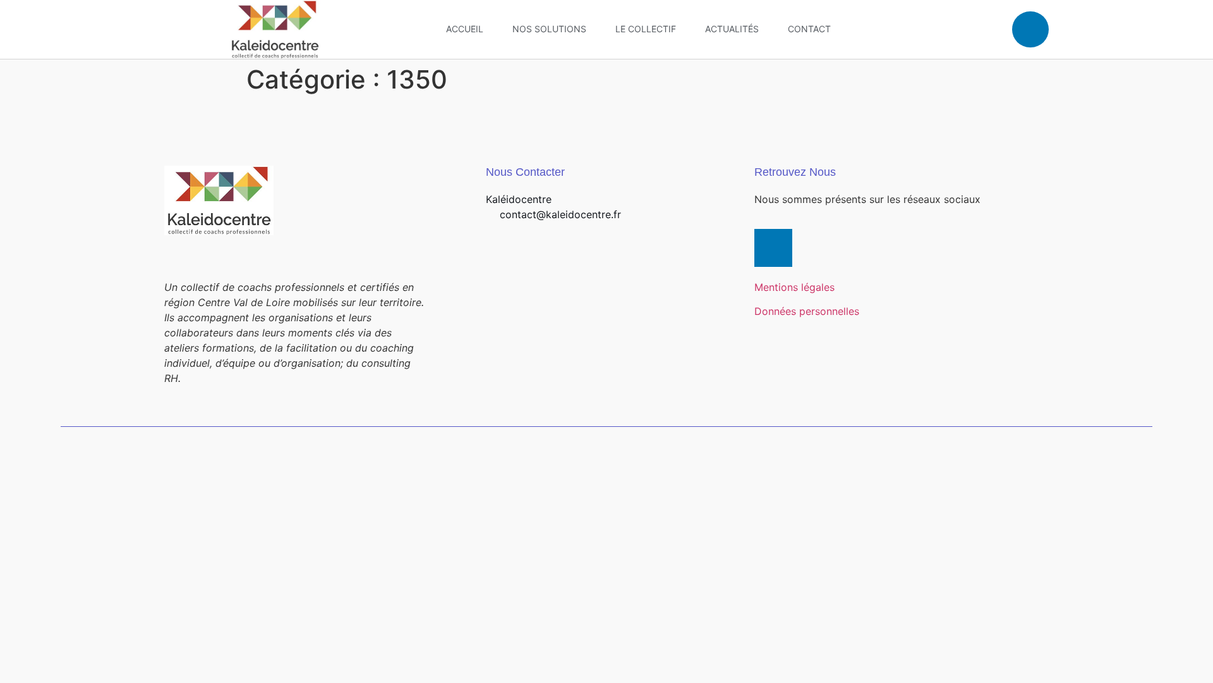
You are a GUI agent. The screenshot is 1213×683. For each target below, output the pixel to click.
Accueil (464, 28)
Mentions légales (794, 287)
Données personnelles (806, 311)
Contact (809, 28)
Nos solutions (549, 28)
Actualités (732, 28)
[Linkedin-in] (773, 248)
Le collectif (645, 28)
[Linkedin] (1030, 29)
